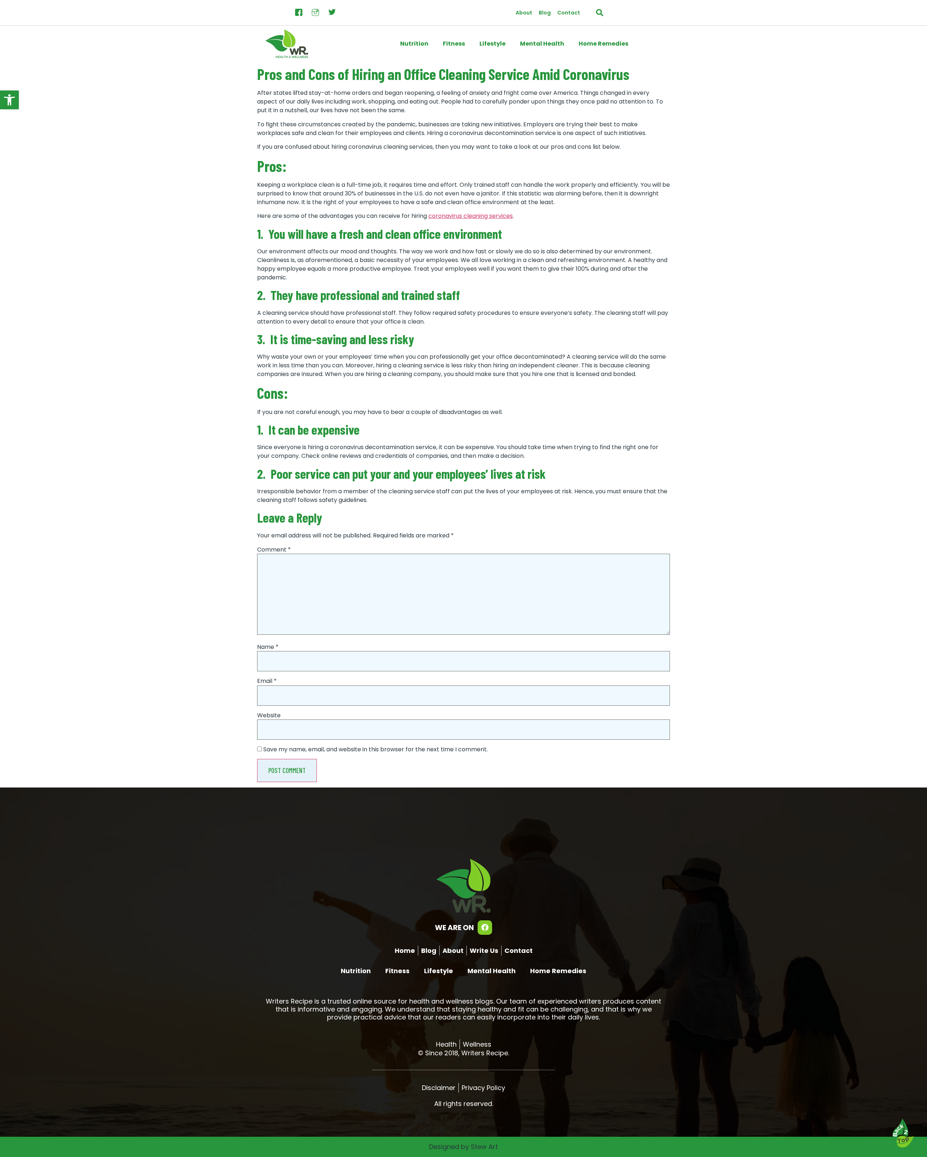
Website (269, 715)
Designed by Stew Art (463, 1146)
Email (267, 681)
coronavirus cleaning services (470, 216)
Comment (274, 550)
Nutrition (414, 43)
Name (267, 647)
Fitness (454, 43)
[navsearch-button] (599, 12)
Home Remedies (603, 43)
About (524, 12)
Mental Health (542, 43)
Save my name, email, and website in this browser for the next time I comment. (375, 749)
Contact (568, 12)
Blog (545, 12)
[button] (9, 99)
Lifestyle (492, 43)
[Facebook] (485, 927)
